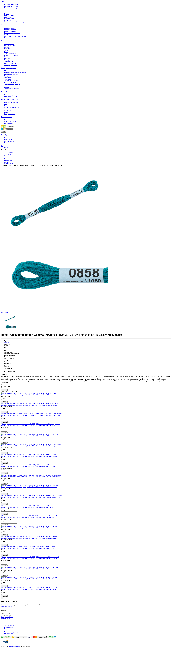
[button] (3, 312)
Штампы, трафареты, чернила (13, 71)
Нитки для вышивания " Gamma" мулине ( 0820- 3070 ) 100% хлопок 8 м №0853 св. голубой (29, 466)
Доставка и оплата (10, 141)
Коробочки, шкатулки (11, 55)
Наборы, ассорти (9, 45)
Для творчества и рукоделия (9, 99)
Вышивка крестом (9, 28)
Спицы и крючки (9, 114)
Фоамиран (7, 110)
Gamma (6, 342)
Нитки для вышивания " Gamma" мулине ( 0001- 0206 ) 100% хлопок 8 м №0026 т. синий (28, 517)
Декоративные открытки (11, 80)
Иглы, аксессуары (9, 95)
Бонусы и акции (9, 627)
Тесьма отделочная (10, 53)
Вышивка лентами (10, 31)
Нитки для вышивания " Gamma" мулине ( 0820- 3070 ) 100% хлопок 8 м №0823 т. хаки (27, 507)
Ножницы (7, 48)
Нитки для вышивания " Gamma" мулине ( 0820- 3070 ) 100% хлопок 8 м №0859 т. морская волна (30, 497)
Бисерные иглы (9, 18)
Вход (2, 146)
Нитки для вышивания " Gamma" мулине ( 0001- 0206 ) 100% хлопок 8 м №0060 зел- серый (29, 487)
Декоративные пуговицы (12, 84)
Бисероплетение (6, 11)
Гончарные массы (9, 123)
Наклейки (7, 104)
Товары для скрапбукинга (8, 68)
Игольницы (7, 58)
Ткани (6, 50)
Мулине (6, 34)
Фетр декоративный (10, 65)
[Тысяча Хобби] (7, 130)
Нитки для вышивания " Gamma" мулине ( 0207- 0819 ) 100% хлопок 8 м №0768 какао (27, 548)
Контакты (7, 143)
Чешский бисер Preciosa (11, 4)
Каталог (3, 131)
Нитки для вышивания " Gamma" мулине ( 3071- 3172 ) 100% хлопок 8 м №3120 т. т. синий (29, 589)
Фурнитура (7, 20)
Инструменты (8, 60)
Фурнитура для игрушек (11, 107)
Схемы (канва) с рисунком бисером (15, 36)
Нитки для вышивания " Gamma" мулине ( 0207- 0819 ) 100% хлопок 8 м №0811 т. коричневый (30, 528)
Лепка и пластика (6, 117)
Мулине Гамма (8, 156)
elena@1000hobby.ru (7, 617)
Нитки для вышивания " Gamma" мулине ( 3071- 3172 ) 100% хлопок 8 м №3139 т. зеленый (29, 538)
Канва (6, 37)
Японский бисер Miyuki (11, 8)
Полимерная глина (10, 120)
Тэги (5, 85)
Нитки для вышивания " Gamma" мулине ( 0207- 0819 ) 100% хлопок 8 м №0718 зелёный (28, 579)
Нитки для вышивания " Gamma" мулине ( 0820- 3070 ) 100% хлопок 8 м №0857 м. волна (28, 395)
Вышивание (4, 25)
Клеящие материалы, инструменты (15, 72)
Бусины (6, 14)
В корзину (4, 390)
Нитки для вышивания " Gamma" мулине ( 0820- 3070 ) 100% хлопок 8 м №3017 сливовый (28, 568)
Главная (6, 138)
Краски (6, 112)
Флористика (8, 109)
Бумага (6, 87)
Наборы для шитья (10, 63)
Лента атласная (9, 44)
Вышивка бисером (10, 29)
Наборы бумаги (9, 76)
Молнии (6, 47)
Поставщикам (8, 633)
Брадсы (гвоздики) (10, 82)
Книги (6, 106)
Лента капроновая (9, 61)
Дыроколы (7, 77)
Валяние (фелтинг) (6, 92)
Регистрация (8, 139)
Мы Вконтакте (5, 618)
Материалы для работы (11, 121)
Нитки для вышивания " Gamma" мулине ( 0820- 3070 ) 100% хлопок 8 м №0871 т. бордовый (29, 456)
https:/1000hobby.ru (14, 646)
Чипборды (7, 79)
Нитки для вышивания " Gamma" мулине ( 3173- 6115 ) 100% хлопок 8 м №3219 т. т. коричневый (30, 415)
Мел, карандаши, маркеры (12, 57)
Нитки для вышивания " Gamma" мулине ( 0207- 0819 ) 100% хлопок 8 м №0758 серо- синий (29, 558)
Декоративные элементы (11, 88)
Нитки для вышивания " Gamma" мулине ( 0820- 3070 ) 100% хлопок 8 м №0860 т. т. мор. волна (30, 446)
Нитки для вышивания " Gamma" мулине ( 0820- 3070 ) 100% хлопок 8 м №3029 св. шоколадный (30, 476)
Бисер (2, 1)
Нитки (6, 52)
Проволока (7, 17)
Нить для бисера (9, 15)
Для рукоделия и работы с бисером (15, 22)
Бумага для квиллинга (11, 74)
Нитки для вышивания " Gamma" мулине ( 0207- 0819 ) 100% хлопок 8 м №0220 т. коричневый (30, 425)
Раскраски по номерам (11, 102)
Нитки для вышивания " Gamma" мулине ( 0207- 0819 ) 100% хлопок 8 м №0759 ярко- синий (29, 435)
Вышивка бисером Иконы (12, 33)
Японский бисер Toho (11, 6)
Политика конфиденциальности (14, 632)
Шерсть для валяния (10, 96)
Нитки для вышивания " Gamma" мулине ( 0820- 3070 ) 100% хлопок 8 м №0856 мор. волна (29, 405)
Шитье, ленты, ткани (7, 41)
